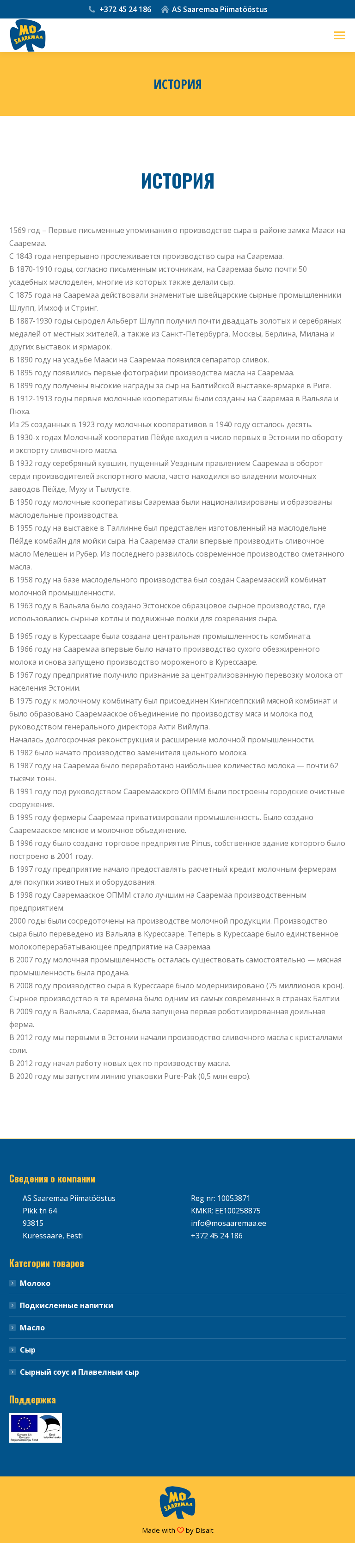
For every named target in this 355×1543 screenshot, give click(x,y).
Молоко (35, 1283)
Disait (205, 1530)
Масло (32, 1328)
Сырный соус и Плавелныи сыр (79, 1372)
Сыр (28, 1350)
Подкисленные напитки (66, 1305)
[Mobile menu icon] (340, 35)
